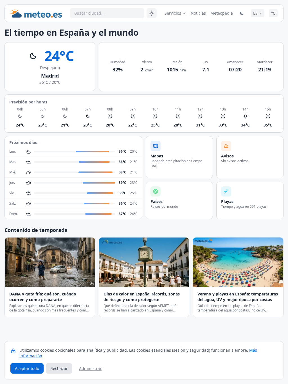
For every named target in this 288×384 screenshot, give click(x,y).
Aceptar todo (27, 368)
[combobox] (107, 13)
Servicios (173, 13)
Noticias (198, 13)
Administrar (90, 368)
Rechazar (59, 368)
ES (255, 13)
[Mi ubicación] (152, 13)
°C (273, 13)
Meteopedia (221, 13)
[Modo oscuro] (241, 13)
